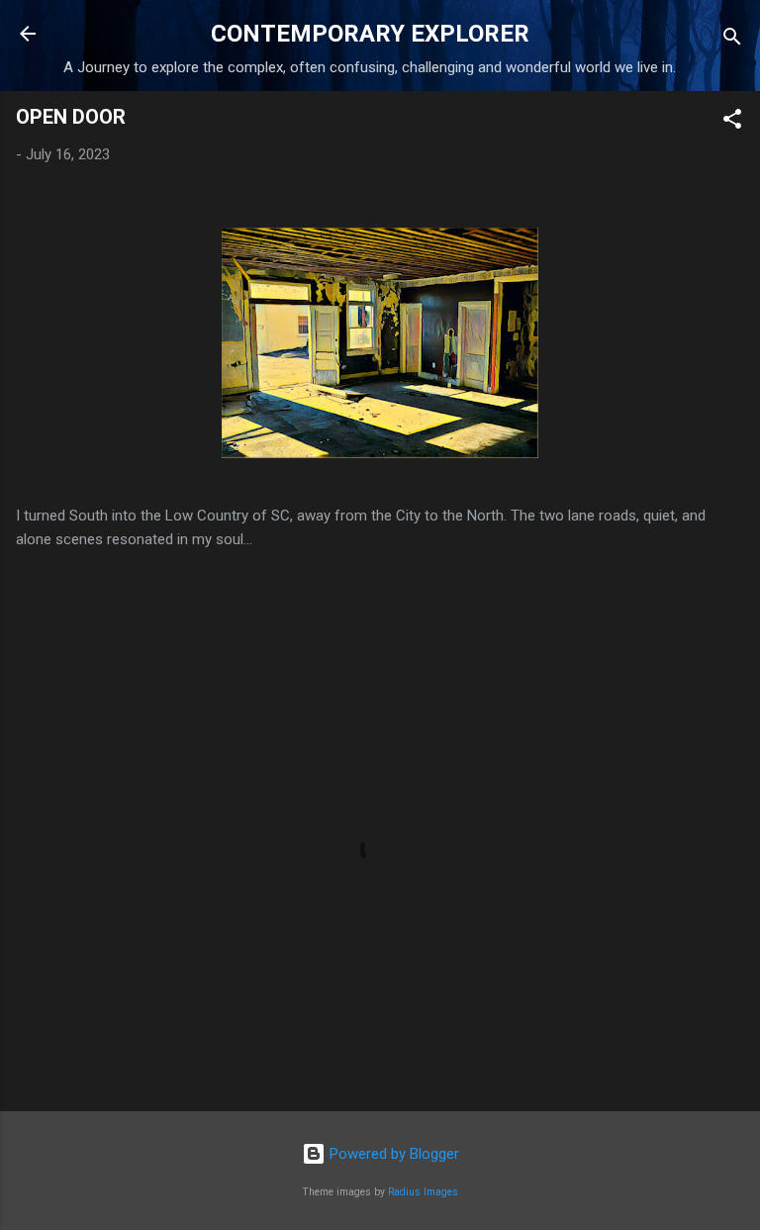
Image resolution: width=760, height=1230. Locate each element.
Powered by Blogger (392, 1154)
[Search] (732, 40)
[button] (732, 122)
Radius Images (423, 1191)
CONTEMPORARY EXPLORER (370, 33)
